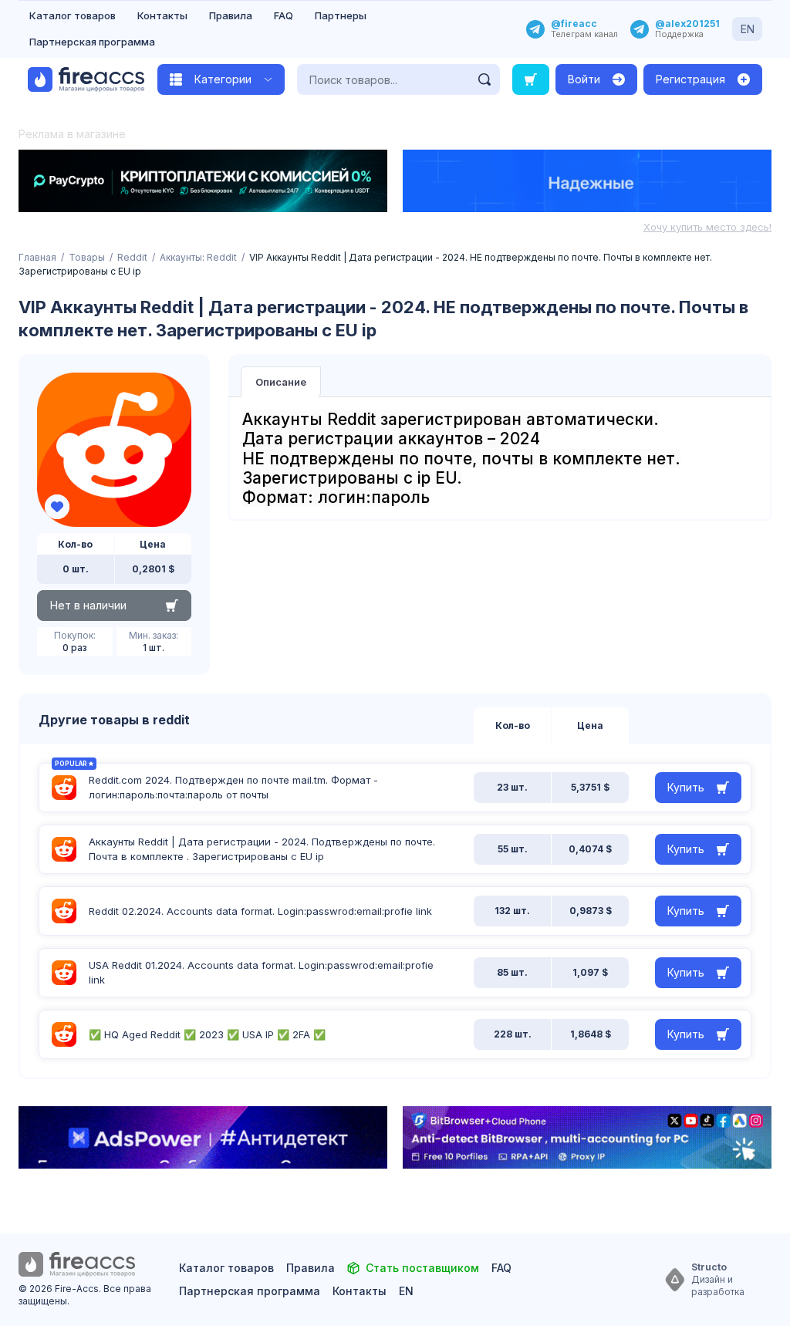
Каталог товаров (72, 15)
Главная (37, 257)
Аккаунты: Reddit (198, 257)
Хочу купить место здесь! (707, 227)
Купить (685, 787)
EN (748, 28)
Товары (87, 257)
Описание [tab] (280, 382)
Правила (230, 15)
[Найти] (484, 79)
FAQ (283, 15)
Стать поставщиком (422, 1267)
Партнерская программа (92, 41)
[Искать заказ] (530, 79)
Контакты (162, 15)
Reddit (132, 257)
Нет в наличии (88, 605)
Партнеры (340, 15)
